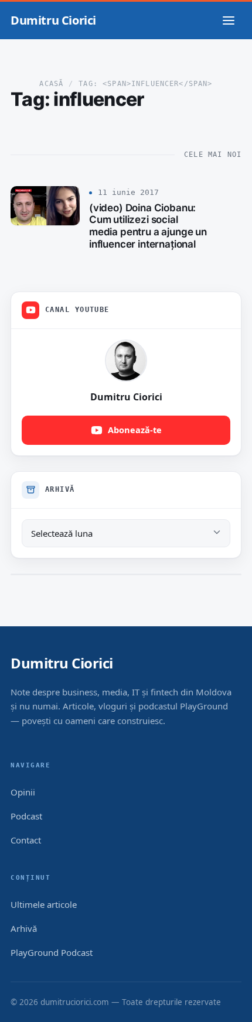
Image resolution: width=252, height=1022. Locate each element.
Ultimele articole (44, 904)
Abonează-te (135, 429)
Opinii (23, 792)
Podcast (26, 816)
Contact (26, 840)
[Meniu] (228, 20)
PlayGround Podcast (52, 952)
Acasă (51, 84)
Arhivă (24, 928)
